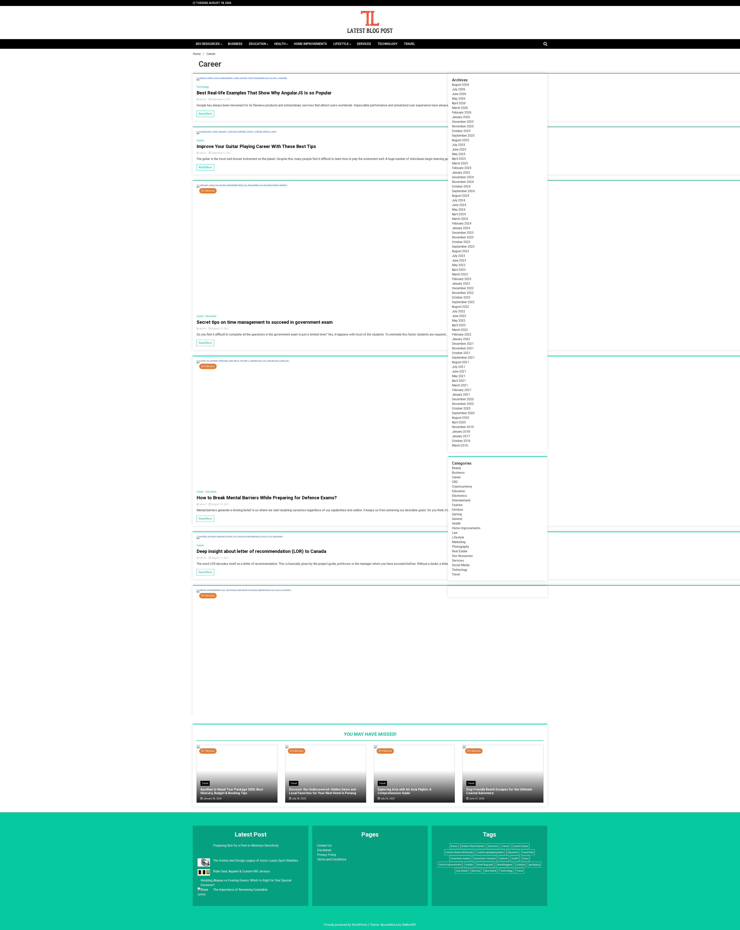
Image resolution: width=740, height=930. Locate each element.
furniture (457, 509)
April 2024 (459, 214)
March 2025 (460, 163)
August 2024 (460, 196)
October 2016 (461, 441)
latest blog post (485, 864)
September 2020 (463, 413)
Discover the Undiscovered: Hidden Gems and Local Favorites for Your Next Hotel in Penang (322, 791)
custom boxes (520, 846)
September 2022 (463, 302)
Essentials (528, 852)
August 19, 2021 (220, 328)
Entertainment (461, 500)
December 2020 (463, 399)
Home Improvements (310, 44)
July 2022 (458, 311)
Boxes (454, 846)
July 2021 (458, 367)
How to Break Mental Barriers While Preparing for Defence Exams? (267, 497)
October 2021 (461, 353)
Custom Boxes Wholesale (459, 852)
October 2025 (461, 131)
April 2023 (459, 270)
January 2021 (461, 394)
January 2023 (461, 283)
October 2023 (461, 242)
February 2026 (461, 112)
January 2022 (461, 339)
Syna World (490, 870)
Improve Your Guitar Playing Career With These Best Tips (256, 146)
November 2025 (463, 126)
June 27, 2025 (476, 798)
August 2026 (460, 85)
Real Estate (459, 551)
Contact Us (324, 845)
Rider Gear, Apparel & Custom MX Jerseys (241, 871)
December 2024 (463, 177)
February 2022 (461, 334)
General (457, 519)
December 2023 (463, 233)
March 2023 (460, 274)
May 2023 (458, 265)
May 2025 (458, 154)
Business (235, 44)
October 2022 (461, 297)
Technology (387, 44)
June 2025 (459, 149)
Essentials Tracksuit (485, 858)
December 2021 (463, 344)
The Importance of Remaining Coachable (240, 889)
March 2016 (460, 445)
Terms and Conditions (331, 859)
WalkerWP (408, 925)
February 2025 (461, 168)
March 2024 (460, 219)
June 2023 (459, 260)
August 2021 (460, 362)
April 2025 (459, 159)
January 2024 (461, 228)
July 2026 (458, 89)
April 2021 (459, 381)
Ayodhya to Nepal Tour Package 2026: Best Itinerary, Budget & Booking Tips (231, 791)
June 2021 (459, 371)
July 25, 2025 (387, 798)
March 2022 (460, 330)
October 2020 (461, 408)
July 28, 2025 (298, 798)
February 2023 (461, 279)
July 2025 (458, 145)
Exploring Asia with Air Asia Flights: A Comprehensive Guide (404, 791)
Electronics (459, 496)
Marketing (458, 542)
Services (364, 44)
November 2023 (463, 237)
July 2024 (458, 200)
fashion (504, 858)
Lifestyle (341, 44)
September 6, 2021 (221, 99)
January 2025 (461, 172)
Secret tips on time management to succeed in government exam (265, 322)
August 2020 (460, 418)
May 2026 (458, 98)
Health (280, 44)
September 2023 (463, 246)
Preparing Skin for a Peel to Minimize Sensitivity (246, 845)
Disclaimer (324, 850)
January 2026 (461, 117)
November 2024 (463, 182)
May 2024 (458, 209)
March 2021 (460, 385)
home (525, 858)
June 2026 (459, 94)
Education (257, 44)
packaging (534, 864)
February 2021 (461, 390)
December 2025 (463, 122)
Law (454, 533)
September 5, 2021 (221, 153)
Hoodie (469, 864)
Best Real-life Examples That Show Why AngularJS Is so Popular (264, 93)
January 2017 (461, 436)
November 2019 (463, 427)
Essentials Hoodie (460, 858)
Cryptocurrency (462, 486)
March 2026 (460, 108)
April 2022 (459, 325)
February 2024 (461, 223)
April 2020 (459, 422)
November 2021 (463, 348)
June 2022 (459, 316)
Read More (205, 113)
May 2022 (458, 320)
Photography (460, 546)
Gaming (457, 514)
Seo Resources (208, 44)
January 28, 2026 (212, 798)
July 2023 (458, 256)
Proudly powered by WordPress (346, 925)
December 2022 (463, 288)
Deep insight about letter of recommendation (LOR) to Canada (261, 551)
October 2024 (461, 186)
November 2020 (463, 404)
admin (203, 99)
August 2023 (460, 251)
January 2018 (461, 431)
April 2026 (459, 103)
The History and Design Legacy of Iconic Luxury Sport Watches (255, 860)
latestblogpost (504, 864)
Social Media (460, 565)
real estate (462, 870)
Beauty (456, 468)
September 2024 (463, 191)
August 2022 (460, 307)
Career (200, 140)
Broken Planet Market (472, 846)
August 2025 (460, 140)
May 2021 (458, 376)
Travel (409, 44)
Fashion (457, 505)
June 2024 (459, 205)
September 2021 (463, 357)
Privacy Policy (326, 855)
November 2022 (463, 293)
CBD (455, 482)
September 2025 (463, 135)
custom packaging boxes (490, 852)
